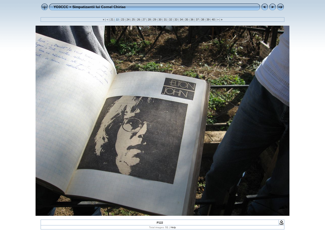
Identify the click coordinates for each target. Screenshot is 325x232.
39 (208, 19)
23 (122, 19)
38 (202, 19)
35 (186, 19)
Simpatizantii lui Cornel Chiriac (99, 7)
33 (176, 19)
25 (133, 19)
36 (192, 19)
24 (128, 19)
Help (173, 227)
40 (213, 19)
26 (138, 19)
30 (160, 19)
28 (149, 19)
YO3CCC (61, 7)
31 (165, 19)
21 (112, 19)
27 (144, 19)
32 (170, 19)
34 (181, 19)
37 (197, 19)
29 (154, 19)
